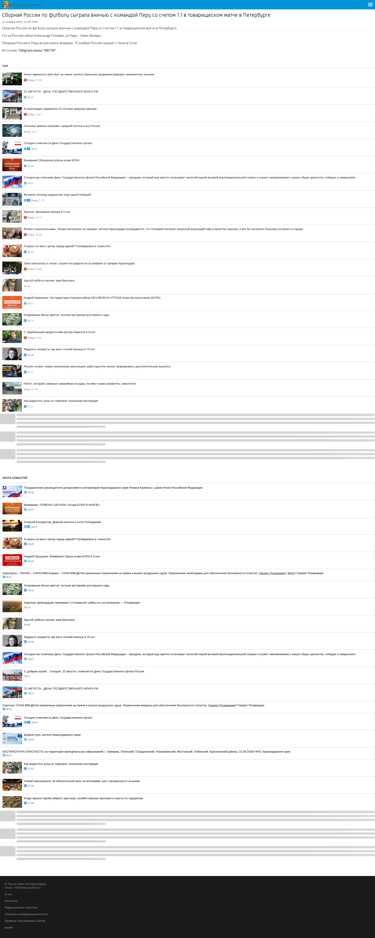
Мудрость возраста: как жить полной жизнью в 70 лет (59, 349)
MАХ (291, 573)
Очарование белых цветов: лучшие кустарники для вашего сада (66, 314)
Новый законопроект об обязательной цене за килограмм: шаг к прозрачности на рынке (82, 781)
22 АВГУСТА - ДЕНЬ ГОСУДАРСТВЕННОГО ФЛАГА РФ (61, 91)
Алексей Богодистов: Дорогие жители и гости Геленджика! (62, 522)
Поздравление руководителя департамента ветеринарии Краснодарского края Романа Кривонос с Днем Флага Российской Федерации (113, 487)
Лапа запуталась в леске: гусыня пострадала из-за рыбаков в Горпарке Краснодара (79, 263)
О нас (8, 894)
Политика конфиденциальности (26, 914)
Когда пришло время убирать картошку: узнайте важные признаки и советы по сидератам (83, 798)
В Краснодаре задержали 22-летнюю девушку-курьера (60, 108)
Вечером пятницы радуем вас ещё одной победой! (57, 194)
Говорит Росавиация (272, 573)
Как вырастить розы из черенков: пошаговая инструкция (61, 400)
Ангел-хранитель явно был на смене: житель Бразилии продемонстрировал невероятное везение (89, 74)
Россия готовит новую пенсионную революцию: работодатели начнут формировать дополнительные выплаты (97, 366)
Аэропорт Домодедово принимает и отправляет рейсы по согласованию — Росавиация (82, 602)
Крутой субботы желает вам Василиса (49, 280)
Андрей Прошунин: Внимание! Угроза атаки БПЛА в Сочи (62, 556)
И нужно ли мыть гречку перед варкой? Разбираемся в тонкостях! (67, 246)
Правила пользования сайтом (25, 921)
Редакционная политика (21, 907)
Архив (9, 927)
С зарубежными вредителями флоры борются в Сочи (59, 332)
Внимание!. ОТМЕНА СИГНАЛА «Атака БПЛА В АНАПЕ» (62, 504)
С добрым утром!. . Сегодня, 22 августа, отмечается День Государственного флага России (84, 671)
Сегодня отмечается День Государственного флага (58, 143)
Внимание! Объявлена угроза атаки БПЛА (51, 160)
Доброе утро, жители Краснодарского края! (52, 734)
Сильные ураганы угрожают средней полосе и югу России (62, 125)
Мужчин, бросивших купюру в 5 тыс (47, 211)
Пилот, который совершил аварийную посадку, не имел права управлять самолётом (80, 383)
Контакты (11, 901)
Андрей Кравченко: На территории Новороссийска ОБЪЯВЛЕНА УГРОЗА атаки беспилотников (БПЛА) (92, 297)
